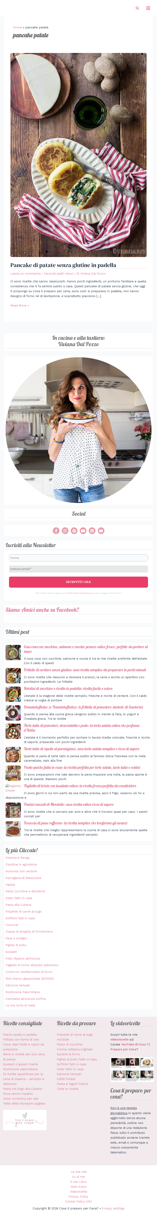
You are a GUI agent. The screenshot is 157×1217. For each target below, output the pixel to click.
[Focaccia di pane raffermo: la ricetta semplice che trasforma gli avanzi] (13, 828)
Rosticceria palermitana (20, 1069)
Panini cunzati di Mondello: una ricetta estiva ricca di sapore (69, 804)
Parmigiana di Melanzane (23, 878)
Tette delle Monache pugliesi (24, 1103)
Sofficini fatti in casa (20, 918)
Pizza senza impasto (18, 1094)
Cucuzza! (12, 925)
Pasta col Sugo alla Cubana (22, 1089)
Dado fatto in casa (19, 898)
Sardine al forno (68, 1054)
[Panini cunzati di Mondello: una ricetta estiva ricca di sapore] (13, 810)
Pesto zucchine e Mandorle (25, 891)
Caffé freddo (66, 1079)
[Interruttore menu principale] (148, 8)
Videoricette (78, 1191)
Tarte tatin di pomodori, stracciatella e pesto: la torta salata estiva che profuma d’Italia (81, 728)
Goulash (11, 952)
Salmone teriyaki (18, 985)
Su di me (78, 1177)
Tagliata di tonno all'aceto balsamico (32, 965)
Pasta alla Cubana (18, 905)
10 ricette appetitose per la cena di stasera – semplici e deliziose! (23, 1079)
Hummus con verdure (21, 871)
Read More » (19, 305)
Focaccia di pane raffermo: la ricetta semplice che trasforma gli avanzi (75, 823)
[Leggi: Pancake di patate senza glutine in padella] (78, 155)
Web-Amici (78, 1187)
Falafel (10, 885)
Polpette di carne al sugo (24, 911)
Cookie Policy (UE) (78, 1201)
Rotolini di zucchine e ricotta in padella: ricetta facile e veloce (68, 688)
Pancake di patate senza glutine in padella (63, 265)
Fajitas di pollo (16, 945)
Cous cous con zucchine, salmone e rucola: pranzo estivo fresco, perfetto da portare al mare (86, 649)
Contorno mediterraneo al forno (29, 972)
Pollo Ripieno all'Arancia (23, 958)
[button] (137, 8)
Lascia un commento (25, 273)
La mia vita (78, 1172)
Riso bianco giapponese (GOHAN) (30, 978)
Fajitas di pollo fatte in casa (77, 1059)
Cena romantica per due (20, 1098)
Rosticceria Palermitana (23, 992)
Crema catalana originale (75, 1049)
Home (17, 27)
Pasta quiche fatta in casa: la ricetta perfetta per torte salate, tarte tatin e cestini (82, 767)
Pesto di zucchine (69, 1044)
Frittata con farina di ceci (21, 1039)
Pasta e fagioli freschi (72, 1084)
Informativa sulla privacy (79, 593)
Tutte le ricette (67, 1089)
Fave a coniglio (16, 938)
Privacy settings (113, 1208)
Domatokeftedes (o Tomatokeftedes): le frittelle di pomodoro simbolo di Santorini (83, 707)
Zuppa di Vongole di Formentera (29, 931)
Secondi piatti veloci (58, 273)
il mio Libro (79, 1182)
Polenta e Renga (17, 858)
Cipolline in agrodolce (21, 864)
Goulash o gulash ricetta (20, 1064)
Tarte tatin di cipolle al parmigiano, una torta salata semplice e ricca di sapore (81, 748)
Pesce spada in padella (20, 1034)
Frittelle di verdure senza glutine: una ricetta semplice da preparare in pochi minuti (85, 669)
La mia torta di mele (20, 1005)
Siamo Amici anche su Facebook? (42, 609)
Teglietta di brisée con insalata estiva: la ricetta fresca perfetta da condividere (80, 785)
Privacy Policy (78, 1196)
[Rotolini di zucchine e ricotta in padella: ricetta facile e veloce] (13, 694)
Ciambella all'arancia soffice (26, 999)
